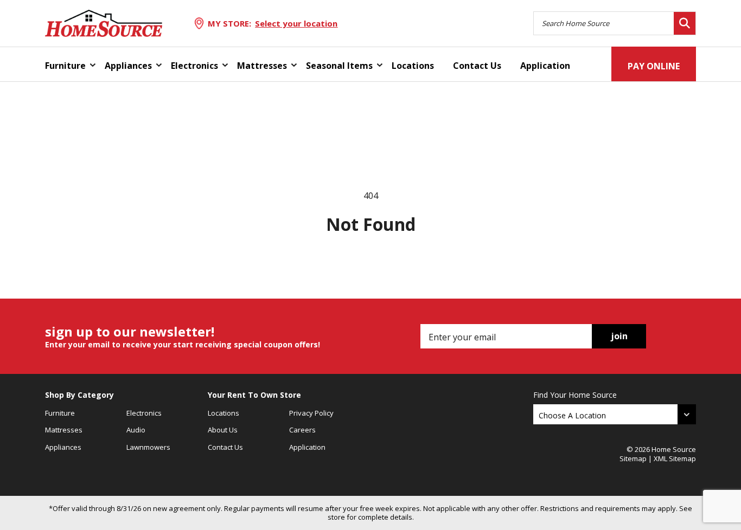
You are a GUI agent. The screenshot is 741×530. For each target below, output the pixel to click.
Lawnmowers (148, 447)
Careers (302, 430)
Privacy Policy (311, 413)
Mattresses (262, 66)
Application (545, 66)
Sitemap (633, 458)
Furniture (65, 66)
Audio (135, 430)
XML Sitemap (675, 458)
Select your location (296, 23)
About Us (223, 430)
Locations (413, 66)
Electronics (194, 66)
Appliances (128, 66)
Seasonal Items (339, 66)
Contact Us (477, 66)
